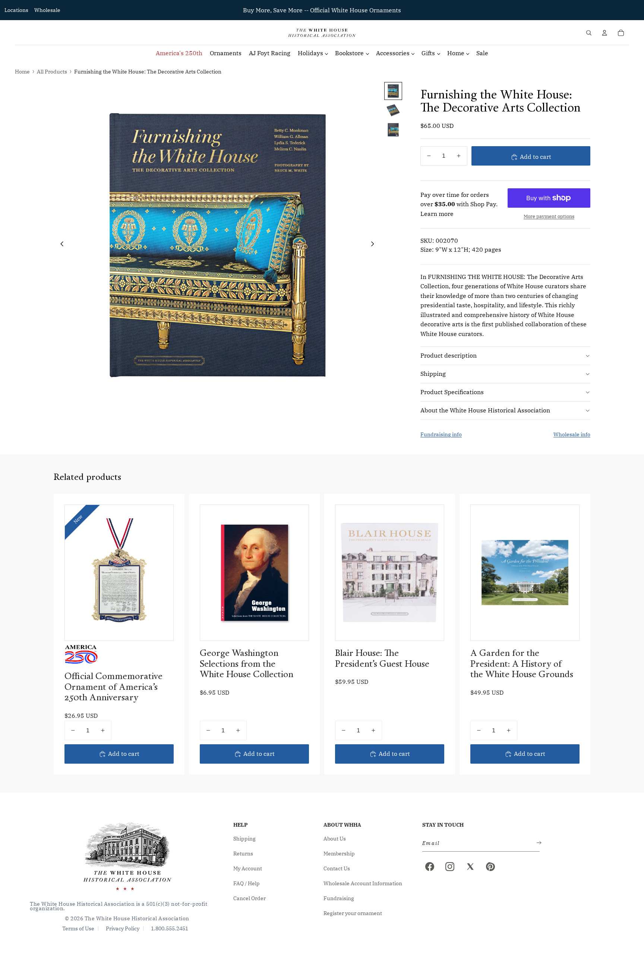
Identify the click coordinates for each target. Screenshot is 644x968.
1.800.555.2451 (169, 928)
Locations (16, 10)
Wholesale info (571, 434)
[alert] (478, 843)
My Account (247, 868)
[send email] (537, 843)
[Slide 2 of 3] (393, 110)
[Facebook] (429, 866)
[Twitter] (470, 866)
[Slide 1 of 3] (393, 91)
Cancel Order (249, 898)
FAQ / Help (246, 883)
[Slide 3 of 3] (393, 130)
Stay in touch (443, 824)
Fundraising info (441, 434)
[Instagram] (449, 866)
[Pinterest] (490, 866)
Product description (448, 355)
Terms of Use (78, 928)
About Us (334, 838)
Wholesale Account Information (362, 883)
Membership (339, 853)
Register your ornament (352, 913)
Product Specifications (452, 392)
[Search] (589, 33)
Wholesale (47, 10)
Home (22, 71)
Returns (243, 853)
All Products (52, 71)
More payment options (549, 216)
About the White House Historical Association (485, 410)
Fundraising (338, 898)
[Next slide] (375, 245)
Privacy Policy (122, 928)
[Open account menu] (604, 33)
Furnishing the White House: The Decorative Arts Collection (147, 71)
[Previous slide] (60, 245)
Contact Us (336, 868)
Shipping (433, 373)
